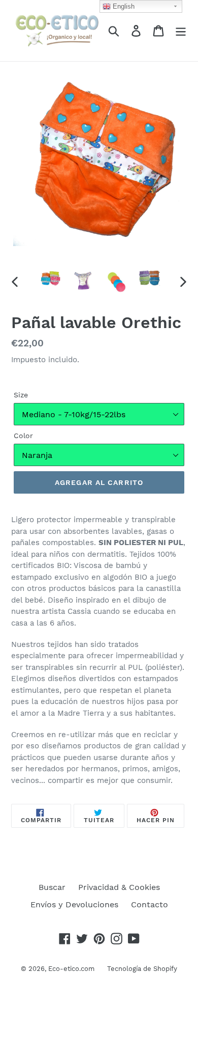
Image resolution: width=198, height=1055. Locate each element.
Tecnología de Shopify (142, 968)
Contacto (149, 904)
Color (23, 435)
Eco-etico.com (71, 968)
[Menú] (181, 30)
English (123, 6)
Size (21, 395)
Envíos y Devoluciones (74, 904)
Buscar (52, 887)
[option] (50, 279)
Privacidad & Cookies (119, 887)
